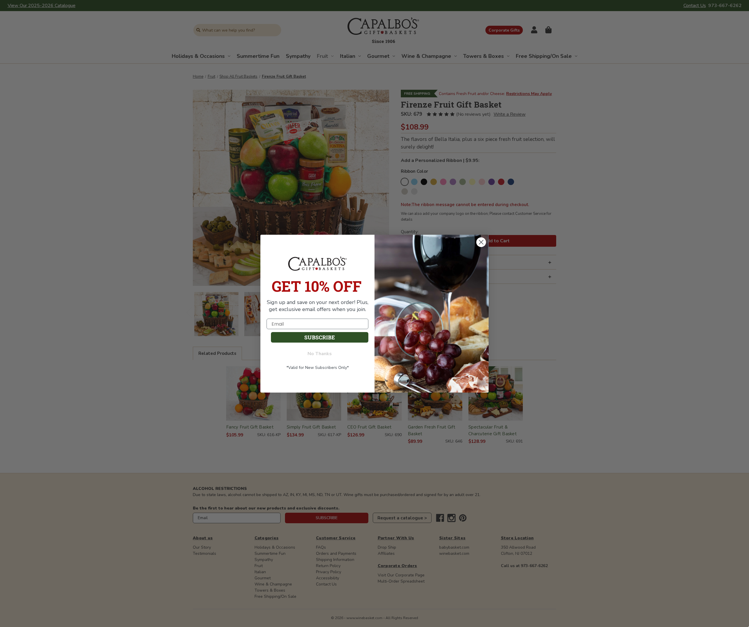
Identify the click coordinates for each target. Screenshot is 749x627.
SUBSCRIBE (319, 337)
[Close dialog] (481, 242)
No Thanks (319, 353)
